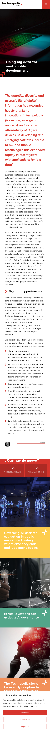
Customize (25, 719)
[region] (25, 711)
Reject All (25, 726)
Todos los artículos (12, 472)
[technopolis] (12, 5)
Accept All (25, 712)
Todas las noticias (36, 472)
